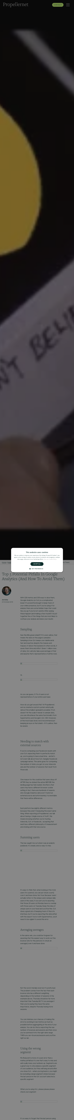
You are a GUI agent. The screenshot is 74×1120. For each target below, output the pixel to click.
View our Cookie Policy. (50, 559)
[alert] (37, 560)
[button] (37, 569)
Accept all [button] (37, 564)
